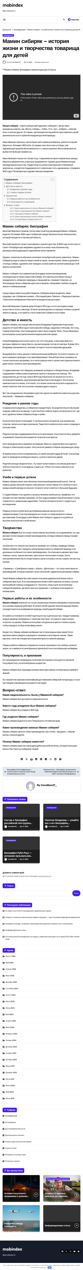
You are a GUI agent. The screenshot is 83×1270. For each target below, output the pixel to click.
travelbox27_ (49, 785)
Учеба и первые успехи (20, 192)
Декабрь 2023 (11, 1047)
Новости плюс (11, 1148)
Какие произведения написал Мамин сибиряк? (33, 216)
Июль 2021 (10, 1079)
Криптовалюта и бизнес (14, 1135)
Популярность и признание (22, 202)
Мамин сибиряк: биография (19, 183)
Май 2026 (10, 963)
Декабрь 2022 (11, 1072)
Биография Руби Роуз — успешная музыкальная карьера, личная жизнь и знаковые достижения (18, 857)
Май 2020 (10, 1092)
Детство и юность (14, 186)
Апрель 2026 (11, 969)
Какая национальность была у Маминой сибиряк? (34, 208)
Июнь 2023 (10, 1066)
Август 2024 (11, 995)
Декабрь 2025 (11, 982)
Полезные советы (12, 1161)
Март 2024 (10, 1027)
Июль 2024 (10, 1001)
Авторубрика (10, 1122)
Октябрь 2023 (11, 1060)
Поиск (10, 885)
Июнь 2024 (10, 1008)
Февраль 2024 (11, 1034)
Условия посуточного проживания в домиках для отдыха (28, 911)
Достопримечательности (15, 1129)
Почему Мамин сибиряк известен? (28, 219)
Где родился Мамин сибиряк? (26, 214)
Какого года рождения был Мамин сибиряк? (32, 211)
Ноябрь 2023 (11, 1053)
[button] (51, 179)
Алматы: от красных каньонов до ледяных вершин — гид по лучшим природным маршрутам (42, 917)
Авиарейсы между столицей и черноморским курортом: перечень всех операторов (39, 924)
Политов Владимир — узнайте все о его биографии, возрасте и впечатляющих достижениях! (62, 825)
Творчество (11, 195)
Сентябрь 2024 (12, 988)
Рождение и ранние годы (21, 189)
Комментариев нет (42, 62)
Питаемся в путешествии (15, 1155)
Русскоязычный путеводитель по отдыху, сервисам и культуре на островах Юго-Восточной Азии (42, 938)
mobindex (13, 5)
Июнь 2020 (10, 1085)
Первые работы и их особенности (25, 199)
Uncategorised (8, 35)
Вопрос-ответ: (13, 205)
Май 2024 (10, 1014)
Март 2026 (10, 976)
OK (50, 1267)
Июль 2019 (10, 1098)
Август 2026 (10, 956)
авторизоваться (44, 876)
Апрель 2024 (11, 1021)
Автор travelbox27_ (14, 62)
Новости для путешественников (18, 1142)
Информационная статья (15, 930)
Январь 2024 (11, 1040)
